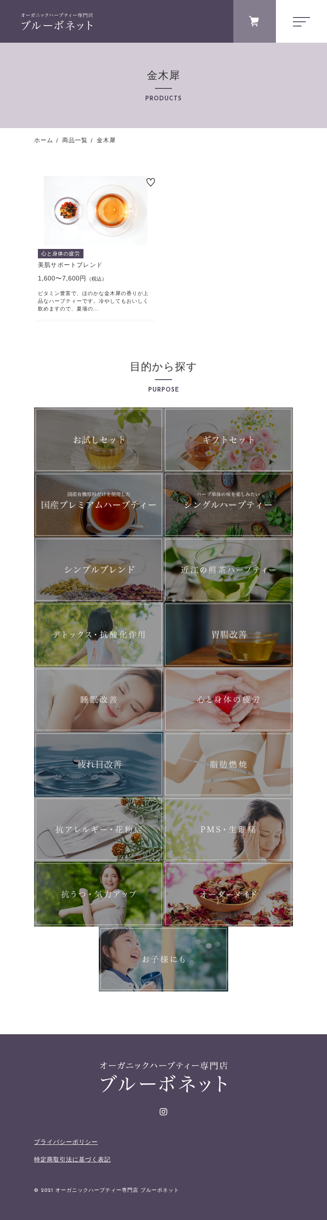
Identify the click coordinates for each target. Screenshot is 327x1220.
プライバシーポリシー (66, 1141)
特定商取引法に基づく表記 (72, 1159)
